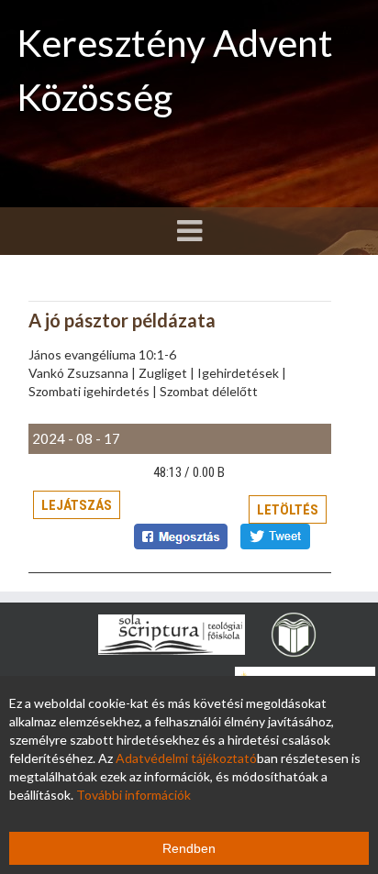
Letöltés (287, 510)
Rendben (189, 848)
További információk (133, 794)
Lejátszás (76, 505)
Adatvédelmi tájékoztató (186, 758)
